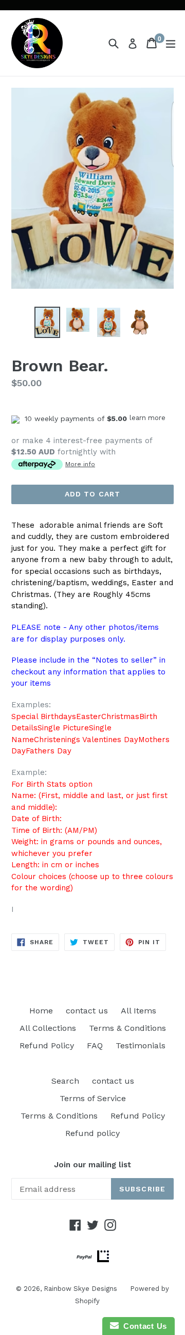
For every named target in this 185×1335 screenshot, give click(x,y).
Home (41, 1010)
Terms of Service (93, 1098)
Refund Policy (47, 1045)
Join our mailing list (92, 1164)
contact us (87, 1010)
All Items (138, 1010)
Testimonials (140, 1045)
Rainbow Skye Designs (80, 1288)
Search (65, 1081)
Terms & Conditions (127, 1028)
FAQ (95, 1045)
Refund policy (92, 1133)
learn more (147, 418)
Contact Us (143, 1326)
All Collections (48, 1028)
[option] (47, 322)
